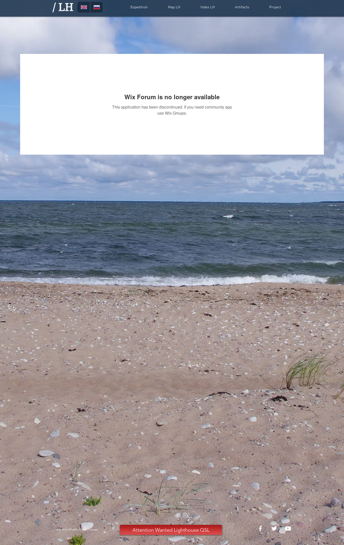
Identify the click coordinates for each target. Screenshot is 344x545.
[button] (139, 7)
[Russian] (96, 7)
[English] (83, 7)
